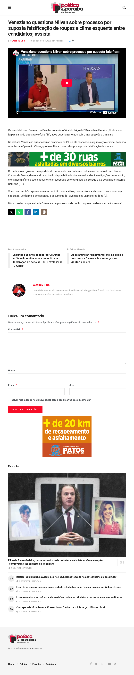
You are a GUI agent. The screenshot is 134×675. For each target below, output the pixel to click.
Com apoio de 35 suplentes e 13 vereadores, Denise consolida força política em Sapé (60, 607)
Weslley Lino (18, 41)
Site (71, 385)
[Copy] (44, 212)
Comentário (15, 329)
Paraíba (36, 664)
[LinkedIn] (36, 212)
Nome (12, 370)
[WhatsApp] (19, 212)
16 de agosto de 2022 (40, 41)
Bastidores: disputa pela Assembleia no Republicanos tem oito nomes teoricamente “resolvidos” (66, 577)
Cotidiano (51, 664)
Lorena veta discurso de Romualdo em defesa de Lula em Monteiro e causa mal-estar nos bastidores (69, 597)
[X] (11, 212)
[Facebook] (28, 212)
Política (60, 41)
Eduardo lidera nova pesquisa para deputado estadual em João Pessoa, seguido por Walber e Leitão (68, 587)
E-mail (12, 385)
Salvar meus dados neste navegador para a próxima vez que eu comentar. (51, 400)
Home (11, 664)
